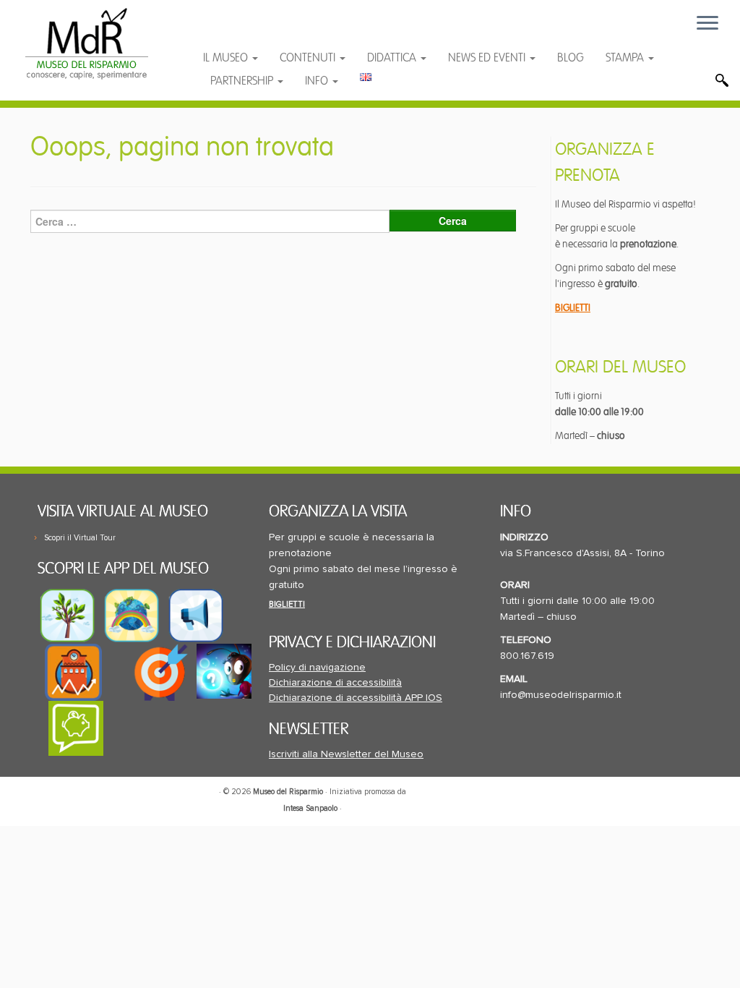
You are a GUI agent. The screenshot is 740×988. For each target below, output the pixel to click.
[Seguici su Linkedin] (285, 30)
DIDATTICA (393, 58)
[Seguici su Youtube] (257, 30)
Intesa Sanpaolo (310, 808)
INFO (318, 81)
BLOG (570, 58)
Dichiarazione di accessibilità (335, 683)
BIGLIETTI (572, 308)
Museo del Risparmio (288, 792)
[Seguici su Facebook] (228, 30)
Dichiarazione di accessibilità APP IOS (355, 698)
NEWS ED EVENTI (488, 58)
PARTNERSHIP (243, 81)
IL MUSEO (227, 58)
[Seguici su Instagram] (312, 30)
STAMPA (626, 58)
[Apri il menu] (707, 24)
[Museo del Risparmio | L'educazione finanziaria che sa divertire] (86, 43)
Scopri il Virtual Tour (80, 538)
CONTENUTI (309, 58)
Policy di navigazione (317, 668)
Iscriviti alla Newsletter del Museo (346, 754)
